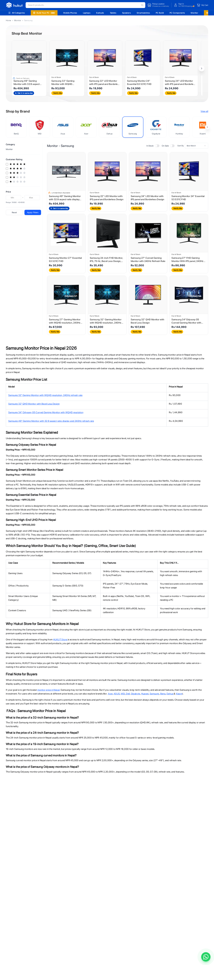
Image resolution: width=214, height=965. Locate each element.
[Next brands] (207, 127)
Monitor (194, 13)
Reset (14, 212)
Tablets (113, 13)
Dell (127, 693)
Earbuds (100, 13)
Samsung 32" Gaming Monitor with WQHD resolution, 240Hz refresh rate (45, 395)
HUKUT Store (60, 639)
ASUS (117, 693)
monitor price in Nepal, (48, 690)
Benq (163, 693)
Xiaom (179, 693)
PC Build (160, 13)
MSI (123, 693)
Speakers (126, 13)
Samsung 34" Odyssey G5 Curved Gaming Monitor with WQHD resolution (45, 412)
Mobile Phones (70, 13)
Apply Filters (32, 212)
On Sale (165, 146)
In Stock (150, 146)
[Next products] (202, 68)
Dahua (170, 693)
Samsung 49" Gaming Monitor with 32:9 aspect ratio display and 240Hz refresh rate (51, 421)
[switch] (157, 145)
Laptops (86, 13)
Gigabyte (135, 693)
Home (8, 20)
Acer (110, 693)
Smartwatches (143, 13)
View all (204, 111)
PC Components (177, 13)
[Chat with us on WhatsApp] (206, 957)
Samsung (154, 693)
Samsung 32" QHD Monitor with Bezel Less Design (34, 403)
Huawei (145, 693)
